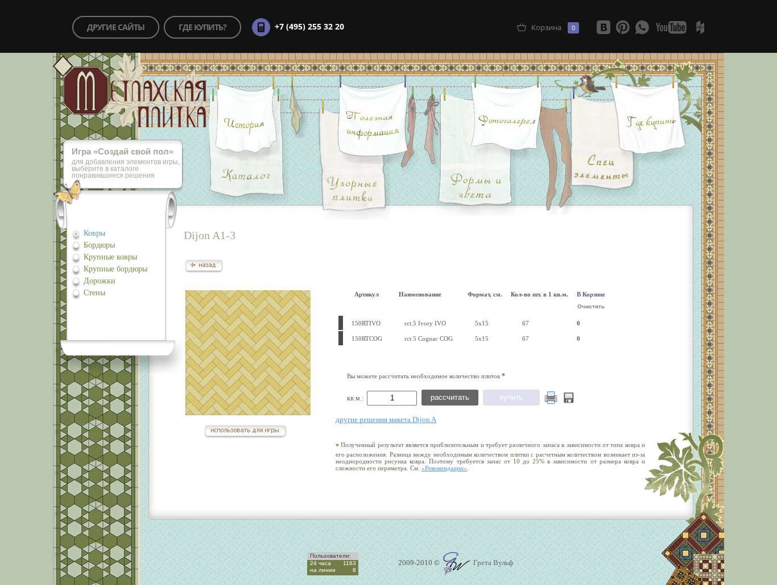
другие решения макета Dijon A (386, 419)
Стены (94, 293)
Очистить (591, 306)
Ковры (94, 233)
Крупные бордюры (115, 269)
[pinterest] (623, 27)
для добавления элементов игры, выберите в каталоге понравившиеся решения (126, 163)
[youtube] (671, 27)
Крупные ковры (110, 257)
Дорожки (99, 281)
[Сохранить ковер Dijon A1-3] (569, 400)
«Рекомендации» (444, 468)
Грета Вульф (492, 562)
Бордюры (99, 245)
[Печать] (550, 397)
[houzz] (700, 27)
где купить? (202, 27)
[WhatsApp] (642, 27)
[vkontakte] (603, 27)
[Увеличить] (248, 352)
